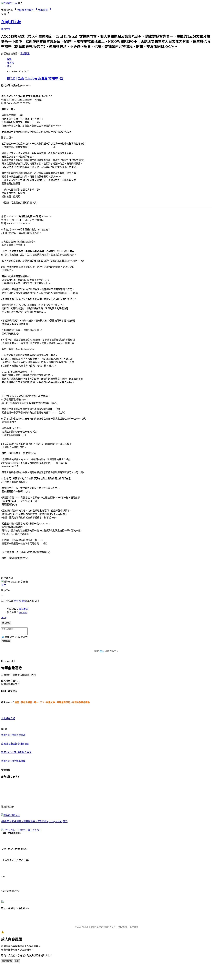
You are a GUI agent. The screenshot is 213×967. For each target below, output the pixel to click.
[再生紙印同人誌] (10, 815)
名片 (9, 66)
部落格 (10, 63)
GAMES (23, 612)
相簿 (9, 59)
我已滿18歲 (7, 961)
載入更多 (6, 623)
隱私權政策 (123, 927)
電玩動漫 (25, 53)
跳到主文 (5, 29)
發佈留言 (6, 641)
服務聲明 (134, 927)
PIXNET (85, 927)
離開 (17, 961)
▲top (3, 617)
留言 (23, 601)
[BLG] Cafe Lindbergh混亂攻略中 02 (35, 78)
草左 (3, 585)
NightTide (11, 21)
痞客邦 (17, 601)
